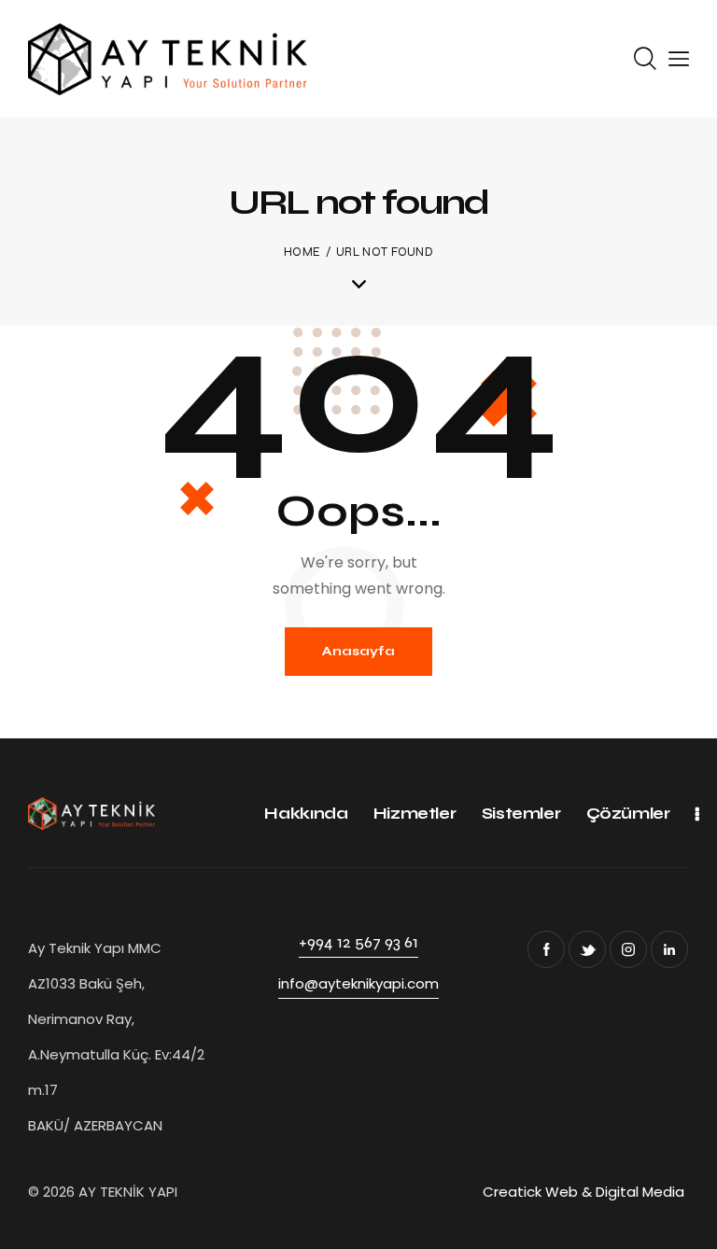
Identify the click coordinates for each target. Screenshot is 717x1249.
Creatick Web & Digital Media (585, 1191)
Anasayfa (358, 651)
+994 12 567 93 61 (358, 942)
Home (302, 252)
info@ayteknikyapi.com (358, 983)
